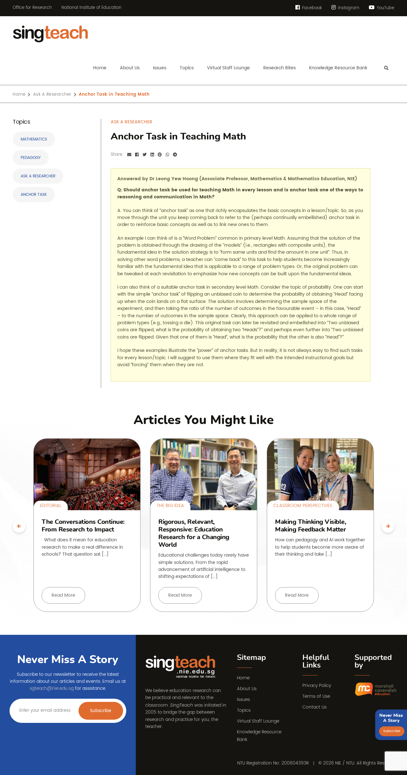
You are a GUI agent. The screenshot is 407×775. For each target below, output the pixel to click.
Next (388, 526)
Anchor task (34, 195)
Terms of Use (316, 696)
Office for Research (32, 8)
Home (243, 678)
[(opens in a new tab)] (376, 689)
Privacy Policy (316, 685)
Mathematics (34, 139)
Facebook (311, 8)
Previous (19, 526)
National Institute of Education (91, 8)
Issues (243, 699)
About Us (247, 688)
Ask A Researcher (38, 176)
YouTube (385, 8)
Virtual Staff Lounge (258, 721)
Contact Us (314, 707)
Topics (244, 710)
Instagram (348, 8)
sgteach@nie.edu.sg (52, 688)
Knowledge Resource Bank (259, 735)
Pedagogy (31, 158)
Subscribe (100, 710)
